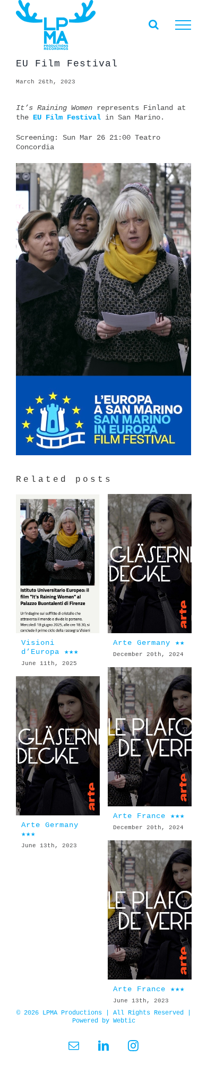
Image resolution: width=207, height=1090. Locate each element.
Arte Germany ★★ (149, 642)
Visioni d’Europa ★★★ (50, 647)
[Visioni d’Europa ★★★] (58, 564)
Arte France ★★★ (149, 816)
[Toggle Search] (154, 24)
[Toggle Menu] (183, 25)
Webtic (124, 1021)
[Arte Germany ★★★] (58, 746)
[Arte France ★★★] (150, 737)
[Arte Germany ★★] (150, 564)
